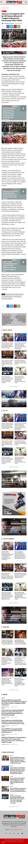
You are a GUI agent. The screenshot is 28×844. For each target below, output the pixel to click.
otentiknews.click (9, 23)
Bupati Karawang (19, 294)
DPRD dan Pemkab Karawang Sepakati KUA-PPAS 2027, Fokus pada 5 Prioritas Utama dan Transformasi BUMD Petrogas (7, 379)
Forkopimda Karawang (7, 296)
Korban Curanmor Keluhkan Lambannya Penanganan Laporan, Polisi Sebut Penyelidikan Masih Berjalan (7, 661)
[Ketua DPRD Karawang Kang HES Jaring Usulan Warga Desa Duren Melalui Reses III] (21, 355)
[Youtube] (22, 833)
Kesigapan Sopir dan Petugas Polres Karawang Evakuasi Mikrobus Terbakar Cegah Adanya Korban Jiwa (13, 618)
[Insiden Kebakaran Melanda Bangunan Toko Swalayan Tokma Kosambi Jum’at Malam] (21, 634)
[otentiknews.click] (3, 23)
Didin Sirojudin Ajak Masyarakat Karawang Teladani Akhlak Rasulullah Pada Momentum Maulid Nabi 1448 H (20, 379)
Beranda (3, 8)
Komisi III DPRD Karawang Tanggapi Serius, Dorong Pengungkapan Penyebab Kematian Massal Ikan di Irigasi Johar (20, 682)
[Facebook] (8, 26)
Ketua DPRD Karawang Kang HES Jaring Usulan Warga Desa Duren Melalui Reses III (20, 362)
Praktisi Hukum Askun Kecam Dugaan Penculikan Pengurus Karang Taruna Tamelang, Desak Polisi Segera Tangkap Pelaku (20, 661)
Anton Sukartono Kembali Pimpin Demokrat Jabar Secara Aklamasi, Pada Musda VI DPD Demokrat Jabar (7, 363)
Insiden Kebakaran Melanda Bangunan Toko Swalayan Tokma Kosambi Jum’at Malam (20, 642)
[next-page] (5, 747)
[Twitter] (11, 26)
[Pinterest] (15, 26)
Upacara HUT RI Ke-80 (7, 298)
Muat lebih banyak (13, 386)
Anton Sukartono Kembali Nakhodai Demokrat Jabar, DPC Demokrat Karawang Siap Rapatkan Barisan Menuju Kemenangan (20, 346)
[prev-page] (3, 747)
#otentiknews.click (10, 294)
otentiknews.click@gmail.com (16, 829)
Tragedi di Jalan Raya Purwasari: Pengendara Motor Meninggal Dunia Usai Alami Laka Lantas (7, 642)
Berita (7, 8)
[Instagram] (9, 833)
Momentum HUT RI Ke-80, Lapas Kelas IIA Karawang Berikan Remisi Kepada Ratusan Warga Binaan (20, 319)
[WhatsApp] (18, 26)
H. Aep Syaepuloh (17, 296)
